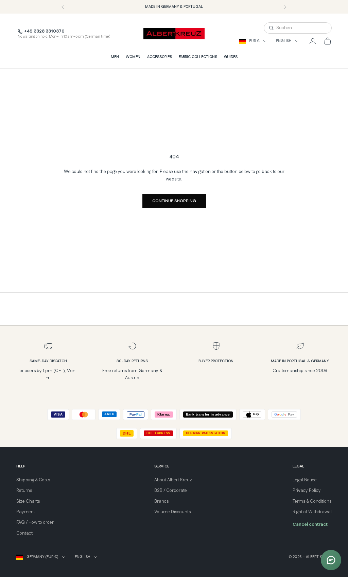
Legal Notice (305, 480)
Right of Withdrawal (312, 512)
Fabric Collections (198, 57)
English (284, 41)
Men (115, 57)
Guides (231, 57)
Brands (161, 501)
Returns (24, 490)
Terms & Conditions (312, 501)
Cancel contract (310, 524)
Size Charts (28, 501)
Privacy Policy (307, 490)
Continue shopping (174, 201)
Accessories (159, 57)
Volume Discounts (172, 512)
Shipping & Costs (33, 480)
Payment (25, 512)
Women (133, 57)
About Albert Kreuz (173, 480)
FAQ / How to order (35, 522)
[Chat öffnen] (331, 560)
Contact (24, 533)
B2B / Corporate (170, 490)
